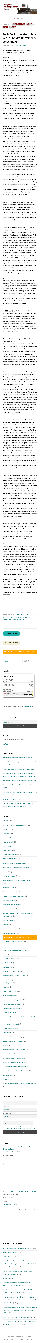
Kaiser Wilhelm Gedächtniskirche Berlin (15, 950)
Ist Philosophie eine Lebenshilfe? (13, 941)
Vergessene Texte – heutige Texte (14, 1058)
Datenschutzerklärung (10, 1252)
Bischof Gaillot (7, 846)
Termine (5, 1045)
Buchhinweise (7, 850)
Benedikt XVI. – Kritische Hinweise (14, 838)
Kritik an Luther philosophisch (12, 971)
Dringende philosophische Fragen (13, 896)
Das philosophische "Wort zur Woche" (15, 863)
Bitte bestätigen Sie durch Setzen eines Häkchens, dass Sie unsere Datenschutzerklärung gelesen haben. (19, 1127)
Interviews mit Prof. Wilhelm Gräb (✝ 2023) (17, 651)
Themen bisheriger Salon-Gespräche (14, 1049)
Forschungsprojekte (9, 909)
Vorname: (5, 1100)
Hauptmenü (21, 18)
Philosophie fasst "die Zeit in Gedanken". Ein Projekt (19, 1017)
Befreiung (6, 833)
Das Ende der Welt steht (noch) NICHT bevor (17, 757)
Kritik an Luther (7, 967)
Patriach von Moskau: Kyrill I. (12, 1004)
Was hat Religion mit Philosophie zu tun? (15, 1071)
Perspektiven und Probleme (11, 1008)
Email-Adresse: (7, 1113)
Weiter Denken (7, 1075)
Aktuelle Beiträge (11, 643)
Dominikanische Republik (10, 892)
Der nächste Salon (8, 887)
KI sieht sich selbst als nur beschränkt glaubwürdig (18, 769)
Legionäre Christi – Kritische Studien (14, 975)
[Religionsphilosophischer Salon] (20, 13)
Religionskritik (7, 1032)
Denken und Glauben (16, 617)
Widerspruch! (7, 1079)
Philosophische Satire (9, 1028)
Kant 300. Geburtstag (9, 958)
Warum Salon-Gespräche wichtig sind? (15, 1062)
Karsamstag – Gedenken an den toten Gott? (17, 1317)
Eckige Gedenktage (9, 900)
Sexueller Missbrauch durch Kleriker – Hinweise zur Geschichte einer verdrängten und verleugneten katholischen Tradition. (20, 1300)
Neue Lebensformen (9, 995)
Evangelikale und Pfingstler (11, 904)
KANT (5, 954)
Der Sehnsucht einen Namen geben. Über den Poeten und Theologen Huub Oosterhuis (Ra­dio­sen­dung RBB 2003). (20, 1310)
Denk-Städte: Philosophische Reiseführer (16, 868)
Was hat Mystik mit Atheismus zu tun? (15, 1066)
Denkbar (5, 872)
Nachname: (6, 1106)
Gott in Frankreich (8, 920)
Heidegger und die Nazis (10, 929)
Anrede (5, 1120)
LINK (4, 1164)
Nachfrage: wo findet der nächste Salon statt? (17, 1248)
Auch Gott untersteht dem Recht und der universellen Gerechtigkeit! (20, 37)
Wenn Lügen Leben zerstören (12, 799)
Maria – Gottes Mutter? (10, 991)
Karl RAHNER (7, 963)
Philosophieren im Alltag (10, 1024)
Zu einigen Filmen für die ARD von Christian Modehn (19, 1084)
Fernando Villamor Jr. (27, 1339)
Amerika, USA (7, 829)
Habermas (6, 924)
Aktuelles (5, 821)
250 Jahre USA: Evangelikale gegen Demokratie (20, 1191)
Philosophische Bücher (10, 854)
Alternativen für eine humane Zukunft (14, 825)
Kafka (4, 946)
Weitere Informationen (10, 1159)
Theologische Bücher (16, 619)
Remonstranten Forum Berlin (12, 1037)
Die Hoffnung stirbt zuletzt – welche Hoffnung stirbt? (20, 780)
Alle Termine (6, 744)
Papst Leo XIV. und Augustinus (12, 1000)
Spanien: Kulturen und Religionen (13, 1041)
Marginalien (6, 987)
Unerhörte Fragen (11, 634)
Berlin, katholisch (8, 842)
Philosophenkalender (9, 1012)
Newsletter (28, 706)
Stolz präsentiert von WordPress (20, 1336)
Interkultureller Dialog (9, 933)
